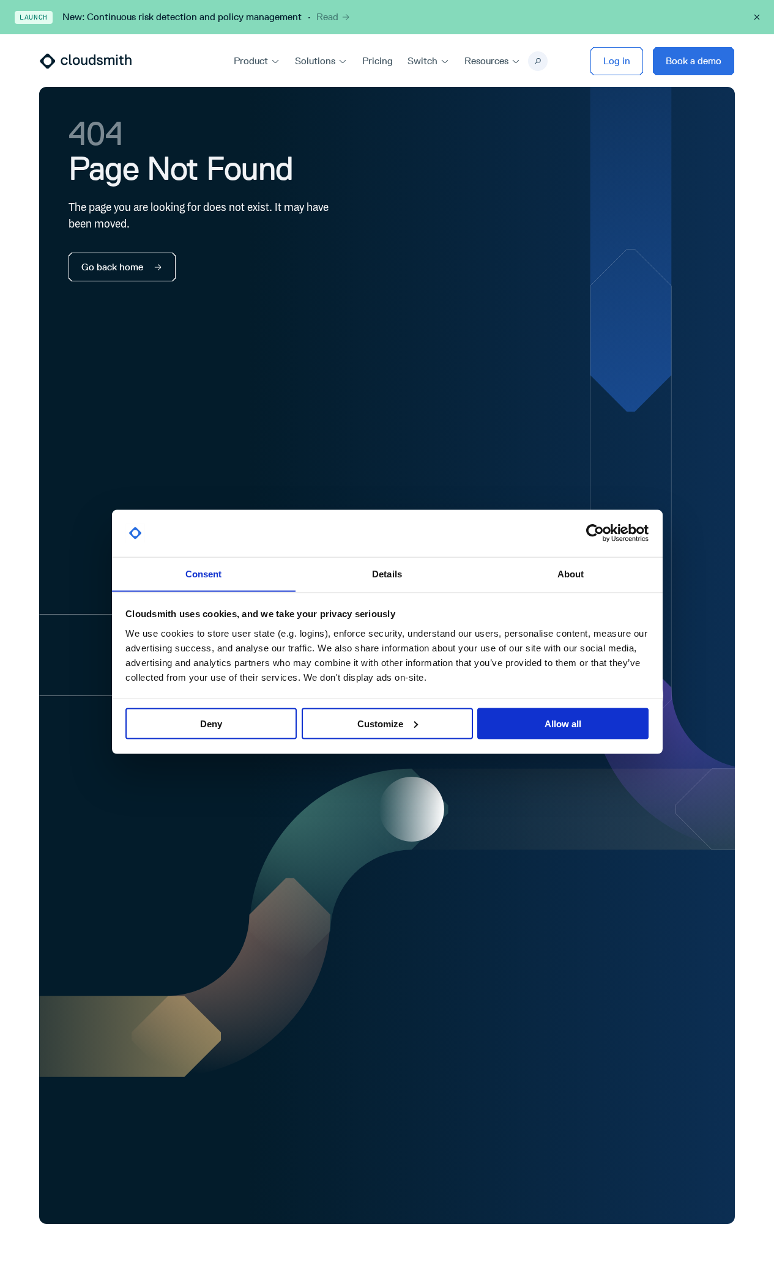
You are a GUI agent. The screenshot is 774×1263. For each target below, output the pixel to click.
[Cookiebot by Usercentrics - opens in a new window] (595, 533)
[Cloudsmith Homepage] (86, 61)
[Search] (538, 61)
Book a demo (693, 61)
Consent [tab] (203, 573)
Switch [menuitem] (422, 61)
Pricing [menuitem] (377, 61)
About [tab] (570, 573)
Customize (380, 723)
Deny (211, 723)
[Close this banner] (757, 17)
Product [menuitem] (251, 61)
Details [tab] (387, 573)
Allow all (563, 723)
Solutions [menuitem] (315, 61)
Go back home (112, 267)
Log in (616, 61)
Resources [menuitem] (486, 61)
